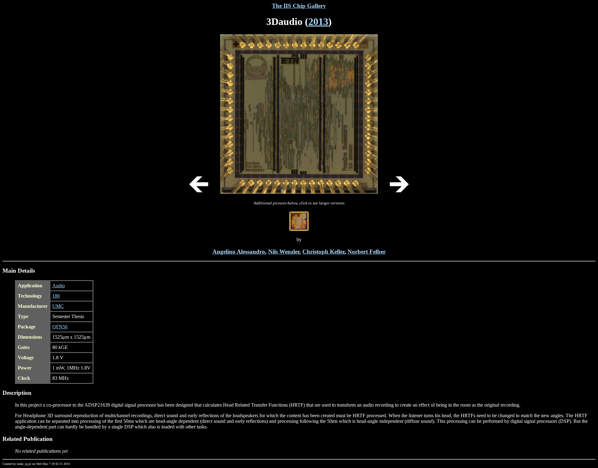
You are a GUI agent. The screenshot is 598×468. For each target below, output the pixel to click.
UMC (58, 306)
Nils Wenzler (283, 251)
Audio (58, 285)
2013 (318, 21)
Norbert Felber (367, 251)
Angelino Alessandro (238, 251)
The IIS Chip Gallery (299, 5)
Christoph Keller (323, 251)
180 (56, 295)
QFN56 (60, 326)
